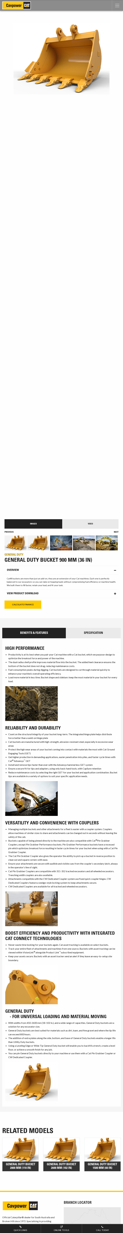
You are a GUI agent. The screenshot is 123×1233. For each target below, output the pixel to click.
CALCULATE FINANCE (23, 604)
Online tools (61, 1230)
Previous (9, 532)
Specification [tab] (93, 633)
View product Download (23, 593)
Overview (13, 570)
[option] (15, 542)
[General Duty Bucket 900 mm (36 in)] (61, 269)
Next (116, 532)
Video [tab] (90, 524)
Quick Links (20, 1230)
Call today (102, 1230)
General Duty (13, 555)
